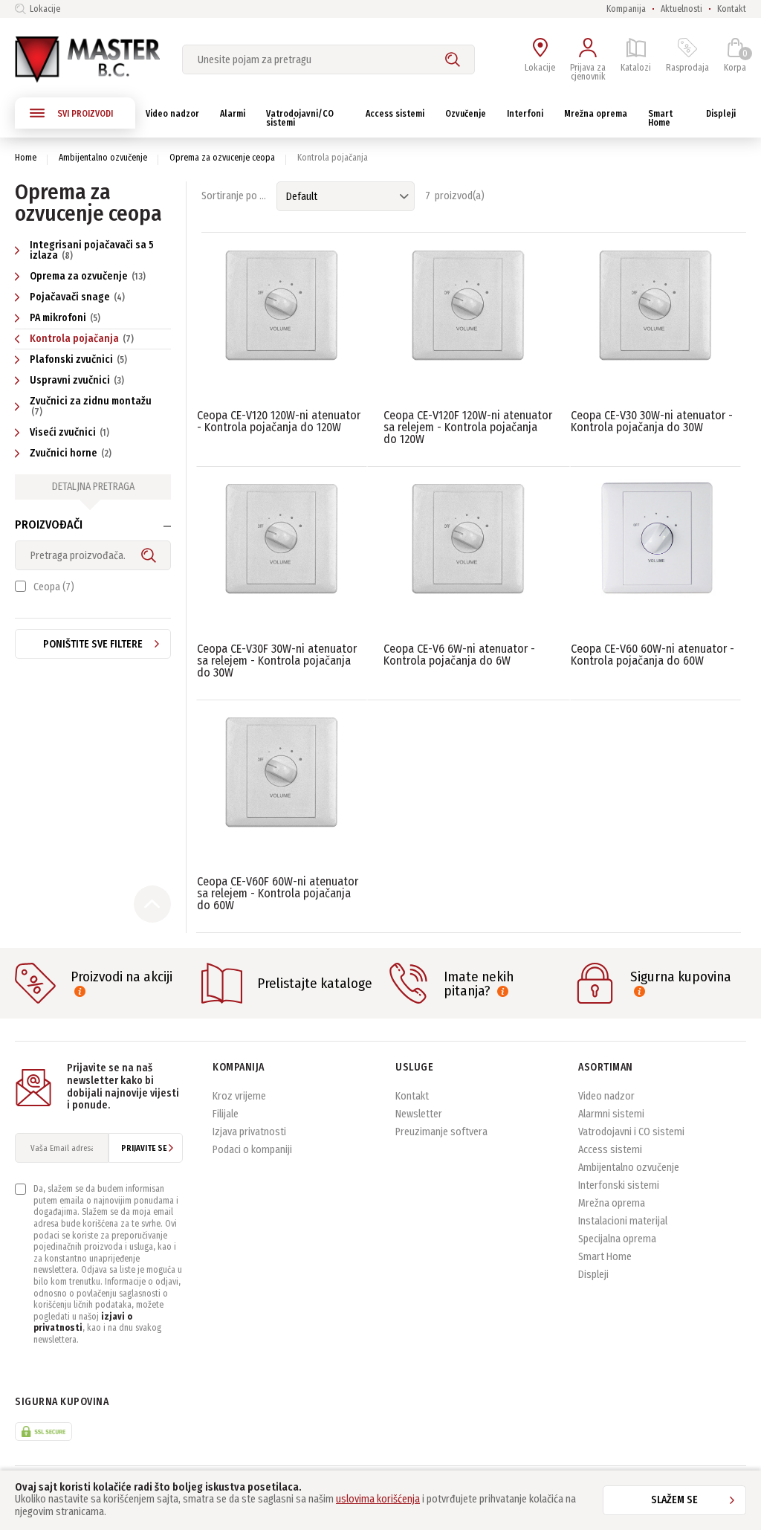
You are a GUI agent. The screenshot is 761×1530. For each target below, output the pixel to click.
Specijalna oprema (617, 1239)
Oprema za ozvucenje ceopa (222, 157)
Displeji (593, 1274)
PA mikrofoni (65, 318)
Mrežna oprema (611, 1203)
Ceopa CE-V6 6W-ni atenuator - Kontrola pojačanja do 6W (459, 655)
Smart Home (605, 1256)
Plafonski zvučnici (78, 359)
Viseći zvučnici (69, 432)
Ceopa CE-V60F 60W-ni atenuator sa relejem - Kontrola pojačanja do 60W (277, 893)
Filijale (226, 1114)
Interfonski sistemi (618, 1185)
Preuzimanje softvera (441, 1132)
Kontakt (731, 9)
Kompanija (626, 9)
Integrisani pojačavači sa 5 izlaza (92, 250)
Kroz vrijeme (239, 1096)
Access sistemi (610, 1149)
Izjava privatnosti (249, 1132)
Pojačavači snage (77, 297)
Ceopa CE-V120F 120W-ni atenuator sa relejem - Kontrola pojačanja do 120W (467, 427)
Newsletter (418, 1114)
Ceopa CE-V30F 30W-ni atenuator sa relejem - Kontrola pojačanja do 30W (277, 661)
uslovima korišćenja (378, 1499)
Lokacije (45, 9)
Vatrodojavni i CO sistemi (631, 1132)
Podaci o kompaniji (252, 1149)
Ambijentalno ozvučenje (103, 157)
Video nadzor (606, 1096)
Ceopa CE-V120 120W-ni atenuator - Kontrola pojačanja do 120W (278, 421)
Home (25, 157)
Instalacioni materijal (622, 1221)
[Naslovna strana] (87, 59)
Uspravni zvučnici (77, 380)
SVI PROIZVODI (85, 114)
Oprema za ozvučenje (88, 276)
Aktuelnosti (681, 9)
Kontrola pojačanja (82, 338)
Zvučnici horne (70, 453)
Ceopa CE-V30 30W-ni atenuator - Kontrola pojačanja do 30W (652, 421)
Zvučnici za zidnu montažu (91, 406)
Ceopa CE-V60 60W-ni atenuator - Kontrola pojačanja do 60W (652, 655)
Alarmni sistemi (611, 1114)
